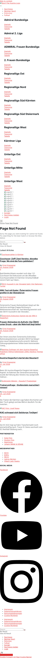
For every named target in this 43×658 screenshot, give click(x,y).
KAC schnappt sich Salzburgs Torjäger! (19, 412)
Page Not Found (11, 223)
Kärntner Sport (10, 11)
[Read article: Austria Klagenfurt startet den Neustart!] (21, 352)
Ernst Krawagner (9, 265)
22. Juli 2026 (5, 419)
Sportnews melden (11, 215)
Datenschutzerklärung (13, 611)
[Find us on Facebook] (0, 653)
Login (6, 217)
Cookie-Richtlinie (11, 615)
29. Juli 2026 (5, 394)
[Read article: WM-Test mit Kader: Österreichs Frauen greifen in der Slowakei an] (21, 285)
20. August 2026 (6, 299)
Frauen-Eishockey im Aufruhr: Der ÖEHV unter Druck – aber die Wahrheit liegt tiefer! (20, 323)
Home (2, 223)
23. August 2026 (6, 267)
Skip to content (6, 1)
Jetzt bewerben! (6, 655)
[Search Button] (24, 242)
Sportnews (8, 9)
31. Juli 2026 (5, 364)
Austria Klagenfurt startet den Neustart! (19, 358)
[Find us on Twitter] (2, 653)
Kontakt (7, 213)
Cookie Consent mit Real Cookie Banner (16, 657)
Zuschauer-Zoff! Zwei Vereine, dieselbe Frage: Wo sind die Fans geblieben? (19, 260)
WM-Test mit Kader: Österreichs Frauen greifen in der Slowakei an (19, 291)
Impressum (8, 609)
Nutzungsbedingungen (13, 613)
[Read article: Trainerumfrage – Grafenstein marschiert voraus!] (21, 381)
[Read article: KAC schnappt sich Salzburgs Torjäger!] (21, 408)
